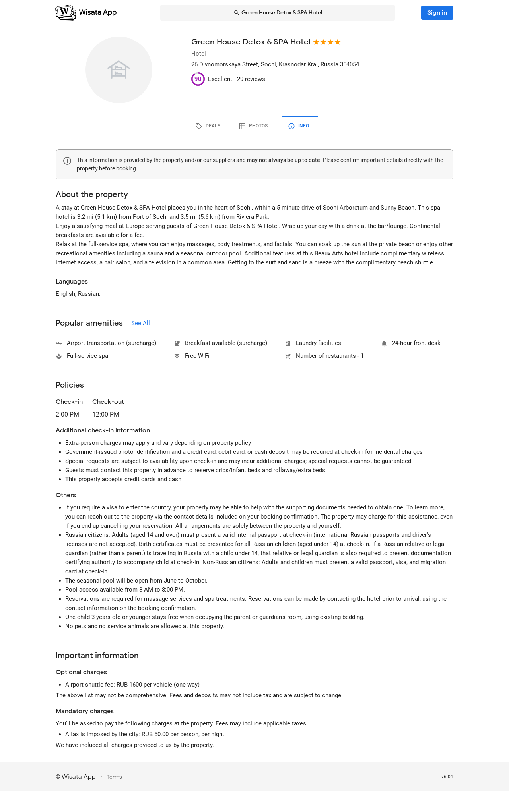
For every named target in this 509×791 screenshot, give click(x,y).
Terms (114, 777)
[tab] (209, 126)
